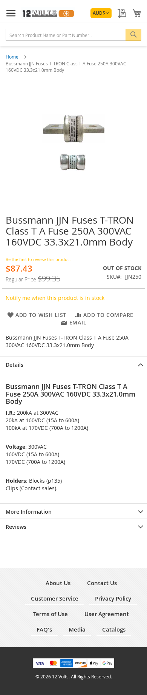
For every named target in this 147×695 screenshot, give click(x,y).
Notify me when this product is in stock (55, 297)
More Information (29, 511)
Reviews (16, 526)
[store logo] (48, 13)
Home (13, 57)
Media (77, 629)
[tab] (73, 364)
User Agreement (106, 614)
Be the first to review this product (38, 259)
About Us (58, 583)
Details (14, 364)
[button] (101, 13)
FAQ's (44, 629)
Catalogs (114, 629)
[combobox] (73, 35)
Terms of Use (50, 614)
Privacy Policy (113, 598)
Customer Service (54, 598)
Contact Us (102, 583)
